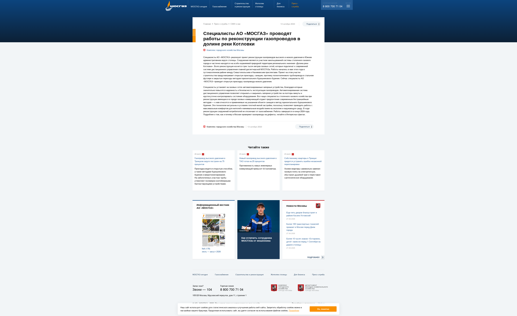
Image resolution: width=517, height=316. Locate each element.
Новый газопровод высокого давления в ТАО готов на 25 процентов (258, 160)
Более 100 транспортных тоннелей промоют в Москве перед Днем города (302, 226)
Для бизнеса (299, 274)
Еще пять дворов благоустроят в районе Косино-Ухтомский (301, 214)
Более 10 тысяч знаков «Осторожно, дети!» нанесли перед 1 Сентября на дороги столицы (303, 241)
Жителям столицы (279, 274)
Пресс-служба (318, 274)
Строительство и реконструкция (249, 274)
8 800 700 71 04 (332, 6)
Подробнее (294, 310)
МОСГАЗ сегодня (200, 274)
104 (209, 289)
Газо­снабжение (221, 274)
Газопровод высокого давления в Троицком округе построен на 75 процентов (210, 161)
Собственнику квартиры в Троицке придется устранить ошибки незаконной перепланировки (303, 161)
